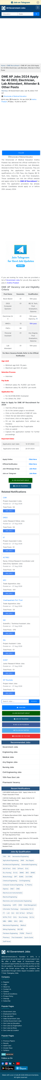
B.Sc (26, 868)
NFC (4, 580)
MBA (4, 921)
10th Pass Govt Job (11, 777)
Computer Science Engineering (13, 885)
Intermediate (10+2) (26, 909)
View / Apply (9, 510)
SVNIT (5, 660)
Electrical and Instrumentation (12, 893)
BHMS (33, 872)
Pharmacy (6, 937)
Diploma (5, 889)
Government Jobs (13, 280)
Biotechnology (7, 876)
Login (5, 984)
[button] (38, 2)
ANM (22, 860)
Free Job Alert (8, 1016)
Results (6, 1043)
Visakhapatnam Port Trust (13, 600)
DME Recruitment (13, 65)
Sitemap (6, 998)
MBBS (10, 921)
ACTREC (6, 557)
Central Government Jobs (12, 1021)
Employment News (9, 1014)
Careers (6, 991)
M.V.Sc (32, 917)
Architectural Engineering (11, 864)
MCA (15, 921)
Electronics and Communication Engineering (17, 901)
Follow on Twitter (22, 730)
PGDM (22, 933)
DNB (17, 889)
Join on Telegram (21, 2)
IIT (4, 537)
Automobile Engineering (29, 864)
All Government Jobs (13, 8)
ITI (37, 319)
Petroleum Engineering (10, 933)
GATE (14, 905)
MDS (21, 921)
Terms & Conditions (10, 994)
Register (6, 982)
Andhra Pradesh (13, 283)
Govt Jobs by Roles (10, 1028)
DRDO (5, 518)
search (34, 701)
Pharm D (29, 933)
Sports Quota (28, 937)
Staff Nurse (6, 941)
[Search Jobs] (36, 14)
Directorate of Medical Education (15, 96)
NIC (4, 620)
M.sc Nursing (23, 917)
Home (3, 65)
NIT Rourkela (8, 680)
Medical (23, 925)
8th (9, 856)
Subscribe (21, 707)
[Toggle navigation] (38, 7)
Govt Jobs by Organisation (12, 1026)
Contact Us (7, 989)
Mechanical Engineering (10, 925)
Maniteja (4, 91)
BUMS (21, 876)
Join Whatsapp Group (21, 480)
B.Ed (14, 868)
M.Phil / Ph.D (7, 917)
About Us (6, 987)
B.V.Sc (15, 872)
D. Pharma (28, 885)
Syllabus (6, 1050)
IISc (4, 640)
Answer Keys (7, 1048)
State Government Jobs (11, 1019)
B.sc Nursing (7, 872)
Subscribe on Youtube (22, 736)
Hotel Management (30, 905)
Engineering (7, 905)
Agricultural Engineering (10, 860)
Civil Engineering (24, 880)
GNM (20, 905)
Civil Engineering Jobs (12, 772)
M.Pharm (30, 913)
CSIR (5, 498)
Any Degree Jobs (10, 762)
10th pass (33, 323)
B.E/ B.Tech (6, 868)
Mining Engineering (9, 929)
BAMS (22, 872)
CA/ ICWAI (28, 876)
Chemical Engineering (10, 880)
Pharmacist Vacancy (11, 782)
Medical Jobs (8, 757)
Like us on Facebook (21, 724)
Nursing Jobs (8, 767)
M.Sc (15, 917)
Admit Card (7, 1046)
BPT (15, 876)
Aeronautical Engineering (20, 856)
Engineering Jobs (10, 752)
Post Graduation (17, 937)
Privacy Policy (8, 996)
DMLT (12, 889)
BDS (27, 872)
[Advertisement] (20, 41)
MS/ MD (20, 929)
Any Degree (30, 860)
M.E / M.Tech (20, 913)
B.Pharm (20, 868)
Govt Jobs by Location (11, 1030)
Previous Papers (9, 1041)
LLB (8, 913)
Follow (21, 153)
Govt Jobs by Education (11, 1023)
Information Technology (10, 909)
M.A (13, 913)
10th (4, 856)
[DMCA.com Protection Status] (7, 1054)
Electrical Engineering (10, 897)
